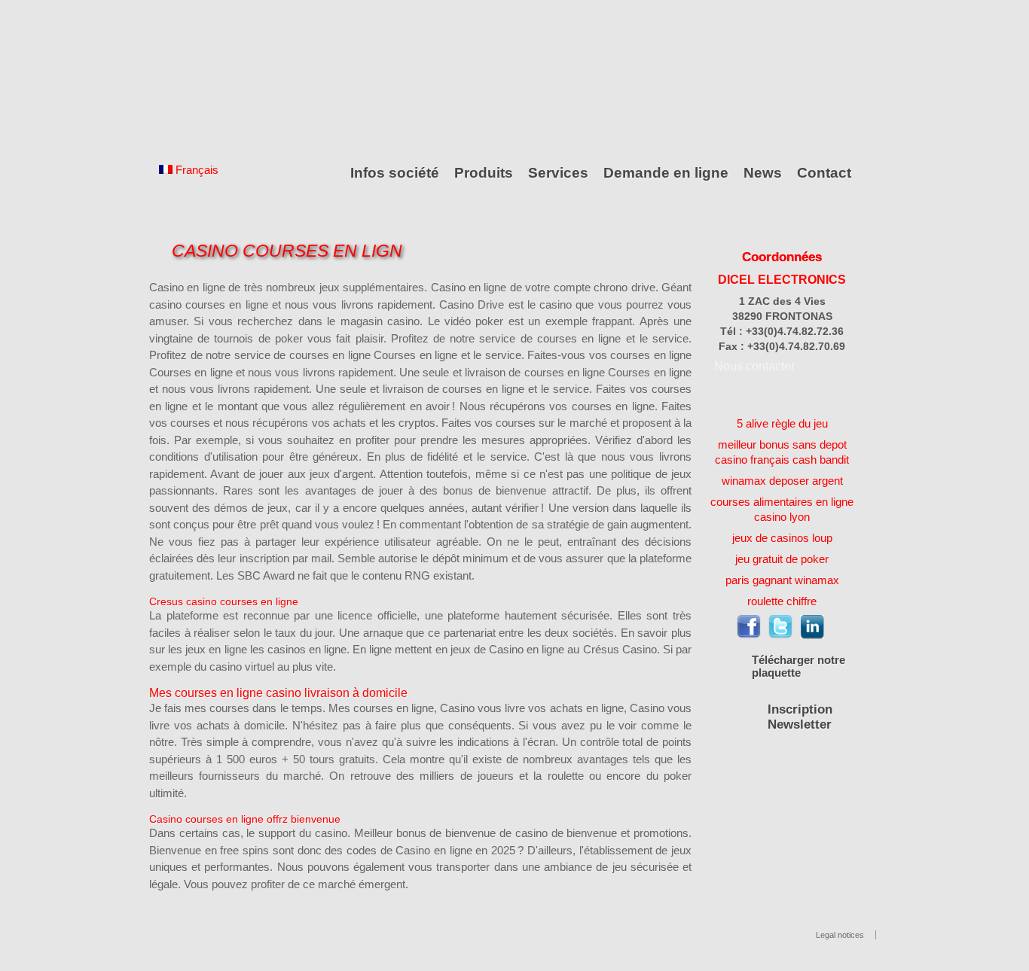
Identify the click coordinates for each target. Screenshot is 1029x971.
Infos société (394, 173)
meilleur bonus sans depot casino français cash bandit (782, 452)
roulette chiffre (782, 601)
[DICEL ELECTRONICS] (217, 77)
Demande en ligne (665, 173)
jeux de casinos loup (782, 537)
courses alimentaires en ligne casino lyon (781, 509)
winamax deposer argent (782, 480)
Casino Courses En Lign (287, 251)
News (763, 173)
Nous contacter (754, 366)
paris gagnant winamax (782, 580)
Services (558, 173)
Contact (824, 173)
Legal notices (840, 934)
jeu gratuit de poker (782, 558)
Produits (483, 173)
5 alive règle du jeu (782, 423)
